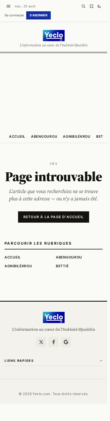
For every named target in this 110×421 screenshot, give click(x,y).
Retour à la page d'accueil (53, 217)
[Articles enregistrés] (91, 6)
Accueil (17, 136)
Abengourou (44, 136)
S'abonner (38, 15)
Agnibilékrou (77, 136)
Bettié (102, 136)
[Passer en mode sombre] (99, 6)
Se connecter (14, 15)
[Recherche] (83, 6)
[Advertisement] (55, 91)
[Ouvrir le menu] (8, 6)
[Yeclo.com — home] (54, 35)
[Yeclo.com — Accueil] (54, 317)
